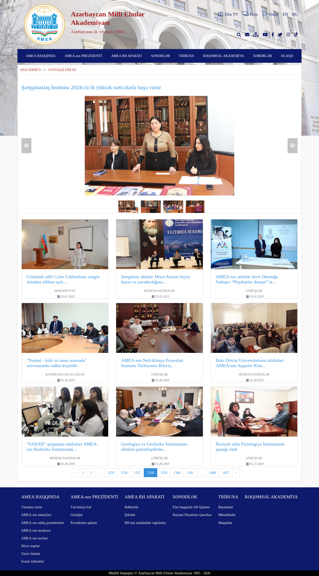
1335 (110, 473)
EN (285, 14)
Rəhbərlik (131, 507)
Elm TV (231, 14)
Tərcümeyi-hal (81, 507)
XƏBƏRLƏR (262, 56)
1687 (225, 473)
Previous (26, 145)
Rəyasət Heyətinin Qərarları (192, 515)
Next (293, 145)
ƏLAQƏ (287, 56)
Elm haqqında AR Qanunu (191, 507)
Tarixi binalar (30, 554)
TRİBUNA (186, 56)
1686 (212, 473)
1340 (176, 473)
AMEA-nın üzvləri (34, 538)
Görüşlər (77, 515)
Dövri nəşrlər (30, 546)
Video (273, 14)
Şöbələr (130, 515)
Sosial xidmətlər (32, 561)
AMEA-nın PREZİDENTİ (83, 56)
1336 (124, 473)
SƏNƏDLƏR (160, 56)
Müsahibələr (227, 515)
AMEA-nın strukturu (36, 530)
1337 (137, 473)
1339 (163, 473)
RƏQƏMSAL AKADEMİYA (223, 56)
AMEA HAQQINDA (41, 56)
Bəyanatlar (225, 507)
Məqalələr (225, 523)
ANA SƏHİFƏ (30, 70)
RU (295, 14)
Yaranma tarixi (31, 507)
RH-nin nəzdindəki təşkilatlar (145, 523)
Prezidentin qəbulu (84, 523)
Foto (254, 14)
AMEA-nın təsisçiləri (36, 515)
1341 (190, 473)
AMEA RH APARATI (126, 56)
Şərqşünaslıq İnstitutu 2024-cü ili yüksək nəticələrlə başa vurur (91, 87)
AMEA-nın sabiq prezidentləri (42, 523)
